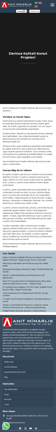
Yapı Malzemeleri (11, 389)
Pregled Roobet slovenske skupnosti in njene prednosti (24, 311)
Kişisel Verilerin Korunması (15, 372)
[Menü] (52, 5)
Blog (6, 377)
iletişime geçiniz (11, 246)
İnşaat (6, 394)
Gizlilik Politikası (10, 367)
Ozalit (6, 404)
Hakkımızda (9, 362)
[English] (40, 3)
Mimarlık (7, 399)
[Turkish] (36, 7)
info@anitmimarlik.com (15, 423)
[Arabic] (36, 3)
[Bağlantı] (17, 5)
